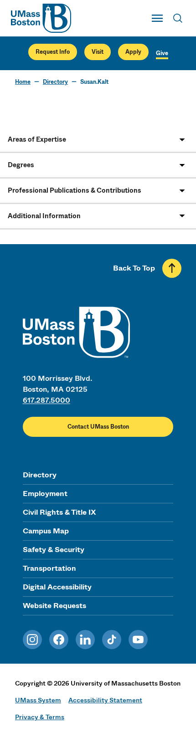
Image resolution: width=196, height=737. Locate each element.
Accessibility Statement (105, 700)
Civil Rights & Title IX (59, 512)
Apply (133, 52)
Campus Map (46, 531)
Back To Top (134, 268)
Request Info (53, 52)
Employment (45, 493)
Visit (97, 52)
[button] (98, 140)
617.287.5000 (46, 400)
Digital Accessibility (57, 587)
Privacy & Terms (39, 717)
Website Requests (54, 605)
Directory (55, 82)
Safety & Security (53, 549)
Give (162, 53)
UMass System (38, 700)
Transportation (49, 568)
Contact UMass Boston (98, 427)
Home (23, 82)
